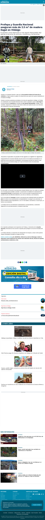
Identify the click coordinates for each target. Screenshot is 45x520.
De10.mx (28, 495)
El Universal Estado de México (19, 499)
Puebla (14, 498)
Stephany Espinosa (5, 313)
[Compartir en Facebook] (18, 262)
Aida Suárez (3, 298)
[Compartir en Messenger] (24, 262)
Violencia (23, 512)
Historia (40, 512)
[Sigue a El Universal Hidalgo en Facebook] (34, 494)
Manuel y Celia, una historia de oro (9, 300)
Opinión (3, 296)
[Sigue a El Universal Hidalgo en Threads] (43, 494)
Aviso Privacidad (34, 512)
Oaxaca (14, 496)
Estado (2, 493)
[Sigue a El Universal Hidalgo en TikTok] (42, 494)
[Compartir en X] (20, 262)
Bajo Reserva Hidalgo (6, 306)
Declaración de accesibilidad (22, 514)
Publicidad (28, 512)
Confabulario (28, 499)
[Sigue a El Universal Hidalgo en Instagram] (37, 494)
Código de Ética (17, 512)
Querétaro (15, 495)
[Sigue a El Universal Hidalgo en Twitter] (35, 494)
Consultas (5, 512)
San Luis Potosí (16, 493)
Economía (3, 498)
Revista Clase (29, 496)
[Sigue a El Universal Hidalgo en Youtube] (39, 494)
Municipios (3, 495)
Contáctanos (10, 512)
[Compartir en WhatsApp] (22, 262)
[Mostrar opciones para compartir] (44, 5)
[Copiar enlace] (26, 262)
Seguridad (9, 86)
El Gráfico (28, 493)
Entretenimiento (4, 499)
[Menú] (43, 2)
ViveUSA (28, 498)
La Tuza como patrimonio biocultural (10, 315)
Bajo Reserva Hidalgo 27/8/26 (8, 308)
